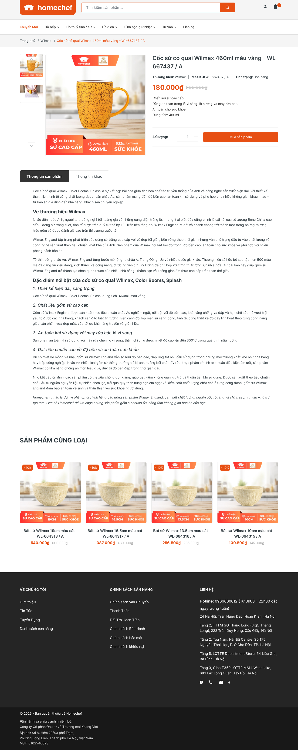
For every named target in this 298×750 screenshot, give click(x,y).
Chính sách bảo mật (126, 638)
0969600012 (227, 601)
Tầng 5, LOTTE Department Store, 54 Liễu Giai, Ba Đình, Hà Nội (238, 656)
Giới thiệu (28, 602)
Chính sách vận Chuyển (129, 602)
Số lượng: (160, 137)
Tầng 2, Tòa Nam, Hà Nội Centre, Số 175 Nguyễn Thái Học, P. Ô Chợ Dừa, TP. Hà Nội (235, 642)
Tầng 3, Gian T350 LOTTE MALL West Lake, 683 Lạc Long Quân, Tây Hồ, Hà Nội (235, 670)
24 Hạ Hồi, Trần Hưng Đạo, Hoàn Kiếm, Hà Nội (237, 616)
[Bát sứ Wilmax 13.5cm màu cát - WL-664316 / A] (182, 492)
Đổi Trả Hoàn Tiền (125, 620)
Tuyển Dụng (30, 620)
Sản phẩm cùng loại (53, 440)
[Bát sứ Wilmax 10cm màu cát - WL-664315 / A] (247, 492)
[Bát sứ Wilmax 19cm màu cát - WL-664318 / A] (50, 492)
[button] (31, 59)
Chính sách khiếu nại (127, 646)
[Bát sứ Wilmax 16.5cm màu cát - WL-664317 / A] (116, 492)
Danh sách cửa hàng (36, 628)
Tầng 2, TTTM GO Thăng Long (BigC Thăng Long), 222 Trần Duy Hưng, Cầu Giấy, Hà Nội (236, 628)
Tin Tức (26, 611)
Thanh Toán (119, 611)
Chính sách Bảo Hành (127, 628)
